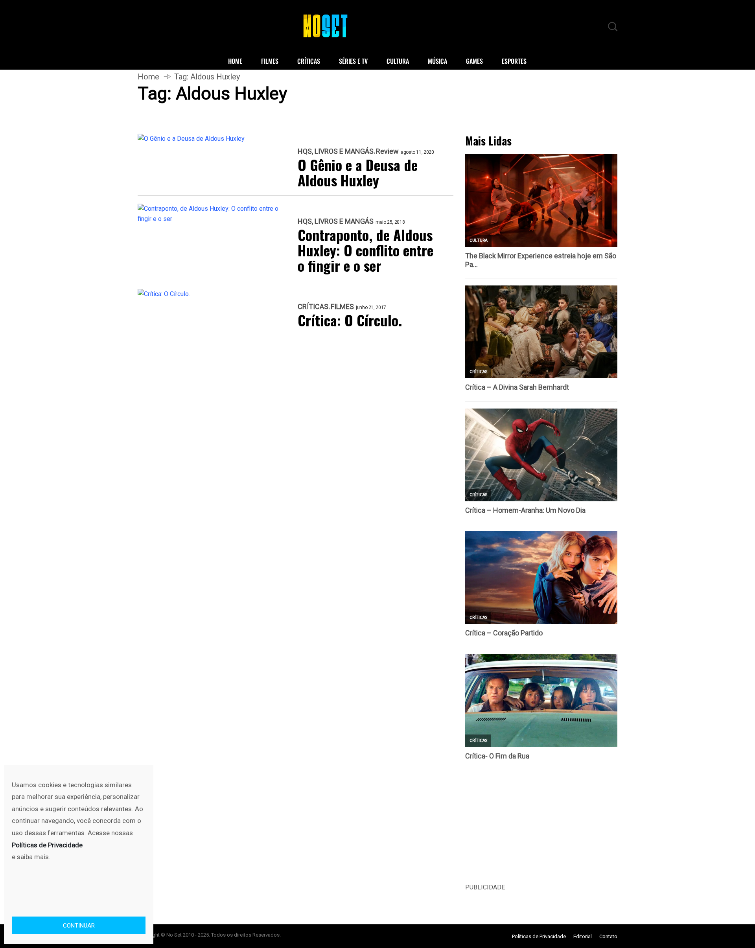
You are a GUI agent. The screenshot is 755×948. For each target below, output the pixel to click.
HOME (235, 61)
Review (387, 151)
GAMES (474, 61)
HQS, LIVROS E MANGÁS (336, 151)
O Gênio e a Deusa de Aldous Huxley (358, 172)
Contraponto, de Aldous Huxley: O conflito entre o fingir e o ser (365, 250)
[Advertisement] (541, 827)
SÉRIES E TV (353, 61)
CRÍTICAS (308, 61)
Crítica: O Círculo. (350, 320)
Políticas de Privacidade (539, 936)
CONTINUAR (79, 925)
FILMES (269, 61)
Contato (608, 936)
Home (148, 76)
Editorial (582, 936)
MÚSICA (437, 61)
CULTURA (398, 61)
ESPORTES (514, 61)
